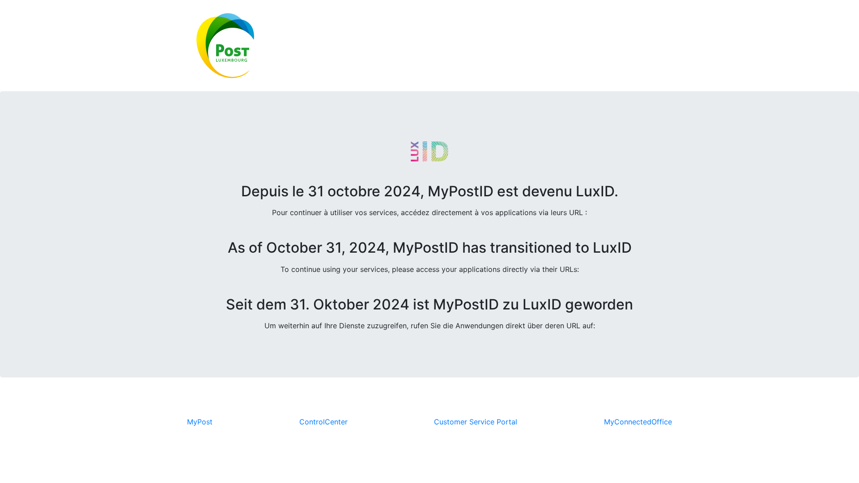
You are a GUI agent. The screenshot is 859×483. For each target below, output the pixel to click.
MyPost (200, 421)
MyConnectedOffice (638, 421)
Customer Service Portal (475, 421)
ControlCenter (323, 421)
